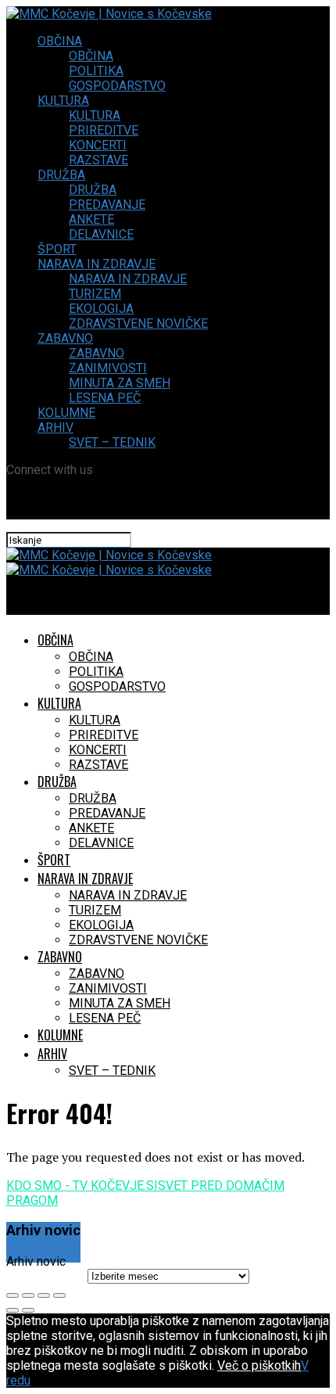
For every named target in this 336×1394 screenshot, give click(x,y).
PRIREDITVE (103, 130)
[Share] (28, 1295)
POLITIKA (96, 70)
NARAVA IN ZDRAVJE (96, 264)
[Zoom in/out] (59, 1295)
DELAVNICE (101, 234)
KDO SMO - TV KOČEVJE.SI (82, 1185)
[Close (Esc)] (12, 1295)
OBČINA (60, 41)
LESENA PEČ (105, 397)
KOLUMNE (66, 412)
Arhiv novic (36, 1261)
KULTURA (63, 100)
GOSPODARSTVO (117, 85)
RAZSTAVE (98, 160)
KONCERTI (98, 145)
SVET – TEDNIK (112, 442)
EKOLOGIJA (101, 308)
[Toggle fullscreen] (44, 1295)
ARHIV (55, 427)
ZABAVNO (65, 338)
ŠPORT (57, 249)
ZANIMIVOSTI (108, 368)
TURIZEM (95, 293)
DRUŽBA (61, 174)
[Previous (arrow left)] (12, 1310)
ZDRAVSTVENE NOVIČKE (138, 323)
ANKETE (91, 219)
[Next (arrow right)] (28, 1310)
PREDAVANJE (107, 204)
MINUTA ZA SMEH (119, 382)
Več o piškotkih (259, 1365)
